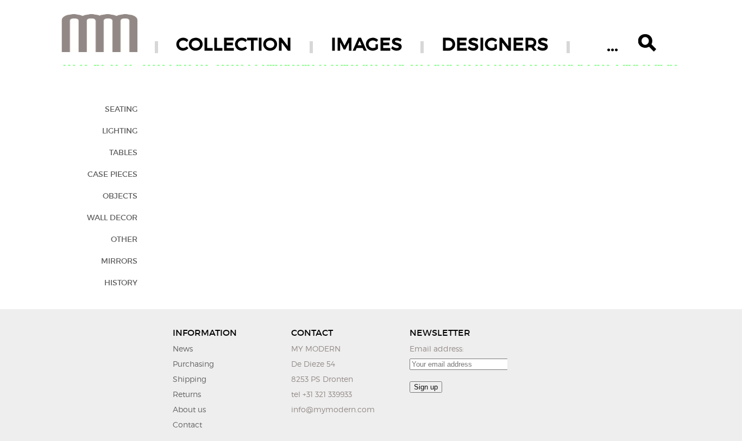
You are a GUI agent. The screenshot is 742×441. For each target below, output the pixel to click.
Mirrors (119, 261)
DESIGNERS (495, 44)
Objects (120, 196)
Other (124, 239)
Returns (187, 394)
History (120, 282)
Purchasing (193, 363)
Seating (121, 109)
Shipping (189, 379)
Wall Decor (112, 217)
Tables (123, 152)
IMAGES (367, 44)
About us (189, 409)
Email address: (437, 348)
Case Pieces (112, 174)
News (183, 348)
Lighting (119, 131)
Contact (187, 424)
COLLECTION (234, 44)
